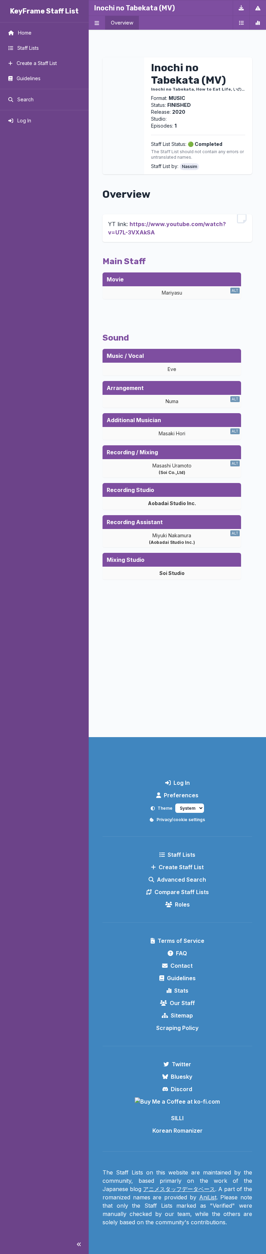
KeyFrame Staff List (44, 11)
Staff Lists (181, 854)
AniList (207, 1197)
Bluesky (181, 1076)
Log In (182, 782)
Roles (182, 904)
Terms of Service (181, 940)
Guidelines (181, 978)
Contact (181, 965)
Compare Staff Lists (181, 892)
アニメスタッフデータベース (179, 1189)
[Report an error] (257, 8)
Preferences (181, 795)
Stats (181, 990)
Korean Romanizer (177, 1130)
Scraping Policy (177, 1027)
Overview (122, 22)
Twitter (181, 1064)
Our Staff (182, 1003)
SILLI (177, 1118)
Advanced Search (181, 879)
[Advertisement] (177, 674)
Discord (181, 1089)
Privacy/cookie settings (181, 819)
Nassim (189, 166)
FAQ (181, 953)
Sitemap (182, 1015)
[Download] (241, 8)
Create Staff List (181, 867)
